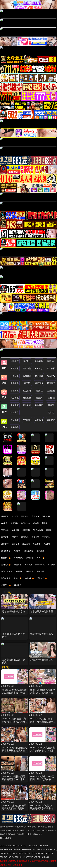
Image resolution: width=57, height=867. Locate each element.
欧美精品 (39, 361)
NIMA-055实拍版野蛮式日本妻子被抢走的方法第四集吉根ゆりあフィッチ (14, 752)
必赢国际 (15, 530)
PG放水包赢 (38, 530)
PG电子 (4, 523)
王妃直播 (46, 537)
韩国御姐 (27, 376)
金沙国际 (51, 564)
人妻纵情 (39, 420)
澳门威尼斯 (5, 578)
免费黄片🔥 (6, 585)
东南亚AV (51, 376)
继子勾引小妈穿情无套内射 (13, 635)
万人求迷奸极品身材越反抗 (13, 661)
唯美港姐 (39, 376)
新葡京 (44, 523)
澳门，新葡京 (6, 571)
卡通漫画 (15, 405)
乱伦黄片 (5, 544)
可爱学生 (39, 390)
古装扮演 (15, 390)
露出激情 (27, 405)
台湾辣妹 (15, 376)
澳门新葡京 (5, 550)
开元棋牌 (25, 516)
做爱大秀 (30, 571)
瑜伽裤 (39, 397)
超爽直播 (5, 537)
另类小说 (15, 427)
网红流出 (39, 383)
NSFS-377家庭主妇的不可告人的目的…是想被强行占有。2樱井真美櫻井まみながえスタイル (14, 810)
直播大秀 (40, 571)
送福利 (36, 523)
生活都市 (15, 420)
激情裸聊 (30, 557)
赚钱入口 (18, 585)
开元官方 (28, 564)
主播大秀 (35, 537)
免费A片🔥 (29, 578)
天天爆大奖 (40, 564)
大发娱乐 (17, 550)
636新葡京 (18, 557)
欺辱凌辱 (15, 383)
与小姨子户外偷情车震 (41, 611)
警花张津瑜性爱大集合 (41, 634)
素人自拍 (51, 368)
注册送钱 (14, 523)
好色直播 (18, 564)
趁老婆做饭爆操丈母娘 (13, 611)
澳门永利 (46, 516)
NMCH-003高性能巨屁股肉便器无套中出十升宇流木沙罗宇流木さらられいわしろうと (13, 781)
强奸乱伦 (27, 361)
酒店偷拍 (25, 537)
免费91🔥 (18, 578)
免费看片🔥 (6, 557)
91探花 (27, 383)
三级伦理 (15, 368)
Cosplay (39, 368)
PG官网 (15, 516)
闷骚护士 (51, 397)
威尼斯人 (5, 516)
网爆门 (51, 405)
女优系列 (27, 390)
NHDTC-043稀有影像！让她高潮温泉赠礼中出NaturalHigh (42, 808)
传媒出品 (15, 412)
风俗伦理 (51, 420)
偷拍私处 (15, 544)
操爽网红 (50, 530)
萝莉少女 (51, 361)
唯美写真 (39, 405)
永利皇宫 (40, 550)
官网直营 (35, 516)
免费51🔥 (41, 557)
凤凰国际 (26, 530)
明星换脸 (27, 397)
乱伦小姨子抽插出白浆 (41, 659)
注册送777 (25, 523)
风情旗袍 (15, 397)
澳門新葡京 (28, 550)
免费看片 (19, 571)
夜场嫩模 (36, 544)
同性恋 (51, 412)
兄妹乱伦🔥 (42, 578)
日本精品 (27, 368)
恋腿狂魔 (51, 390)
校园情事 (27, 420)
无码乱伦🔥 (6, 564)
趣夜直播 (26, 544)
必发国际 (47, 544)
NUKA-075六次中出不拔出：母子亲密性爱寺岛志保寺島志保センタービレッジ (41, 723)
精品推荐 (15, 361)
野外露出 (51, 383)
